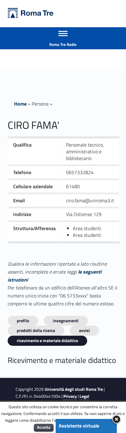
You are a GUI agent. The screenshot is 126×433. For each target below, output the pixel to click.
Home (20, 103)
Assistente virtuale (79, 425)
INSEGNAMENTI (66, 320)
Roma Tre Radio (62, 44)
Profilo (23, 320)
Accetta (43, 427)
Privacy (70, 396)
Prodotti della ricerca (36, 330)
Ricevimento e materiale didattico (47, 340)
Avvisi (84, 330)
